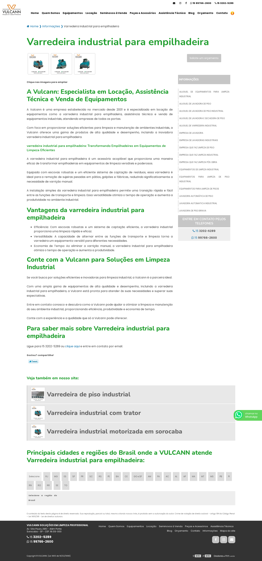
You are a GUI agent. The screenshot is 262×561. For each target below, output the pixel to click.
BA (117, 476)
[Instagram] (180, 3)
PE (109, 476)
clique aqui (72, 346)
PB (221, 476)
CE (126, 476)
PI (229, 476)
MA (193, 476)
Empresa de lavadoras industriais (198, 140)
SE (57, 485)
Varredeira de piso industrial (88, 394)
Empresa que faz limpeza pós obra (198, 162)
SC (91, 476)
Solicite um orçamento (204, 58)
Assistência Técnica (172, 13)
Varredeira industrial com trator (94, 413)
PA (158, 476)
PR (82, 476)
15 (225, 3)
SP (73, 476)
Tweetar (33, 361)
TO (65, 485)
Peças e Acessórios (143, 13)
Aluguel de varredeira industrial (198, 125)
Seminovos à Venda (113, 13)
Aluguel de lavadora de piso (195, 103)
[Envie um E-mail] (174, 3)
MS (212, 476)
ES (65, 476)
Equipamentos (73, 13)
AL (176, 476)
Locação (91, 13)
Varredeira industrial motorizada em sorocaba (114, 431)
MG (56, 476)
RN (30, 485)
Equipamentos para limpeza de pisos (199, 188)
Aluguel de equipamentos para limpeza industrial (204, 94)
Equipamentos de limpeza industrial (199, 169)
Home (35, 13)
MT (202, 476)
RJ (46, 476)
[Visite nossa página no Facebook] (186, 3)
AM (149, 476)
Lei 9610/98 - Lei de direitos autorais (46, 516)
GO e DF (138, 476)
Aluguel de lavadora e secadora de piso (202, 118)
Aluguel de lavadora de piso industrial (201, 110)
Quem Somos (51, 13)
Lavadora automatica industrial (198, 203)
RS (100, 476)
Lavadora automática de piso (196, 196)
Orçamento (205, 13)
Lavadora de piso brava (192, 210)
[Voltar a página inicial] (10, 10)
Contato (222, 13)
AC (167, 476)
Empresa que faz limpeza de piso (196, 147)
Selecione (34, 476)
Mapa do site (227, 530)
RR (48, 485)
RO (39, 485)
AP (184, 476)
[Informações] (232, 13)
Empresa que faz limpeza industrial (198, 154)
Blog (191, 13)
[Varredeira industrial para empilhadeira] (38, 64)
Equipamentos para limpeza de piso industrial (204, 179)
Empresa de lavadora (191, 132)
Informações (189, 79)
